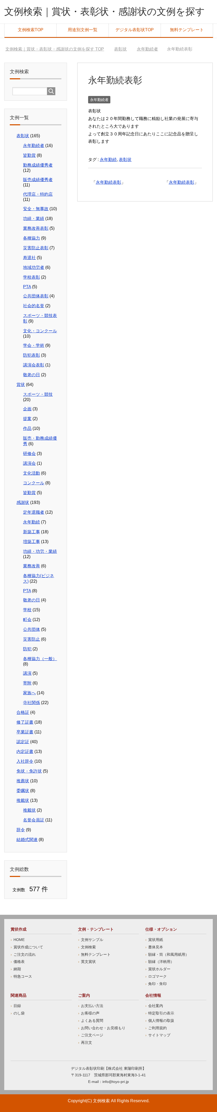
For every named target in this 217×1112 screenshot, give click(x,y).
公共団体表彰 (35, 296)
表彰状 (125, 159)
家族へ (29, 693)
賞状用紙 (155, 940)
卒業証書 (24, 732)
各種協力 (31, 238)
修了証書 (24, 722)
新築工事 (31, 532)
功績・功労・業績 (40, 551)
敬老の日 (31, 375)
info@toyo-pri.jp (115, 1081)
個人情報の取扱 (161, 1020)
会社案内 (155, 1006)
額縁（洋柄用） (161, 961)
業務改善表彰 (35, 228)
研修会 (29, 453)
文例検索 (88, 947)
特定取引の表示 (161, 1013)
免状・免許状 (29, 771)
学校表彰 (31, 277)
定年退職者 (33, 512)
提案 (27, 418)
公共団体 (31, 629)
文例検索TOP (30, 29)
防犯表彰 (31, 355)
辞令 (20, 830)
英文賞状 (88, 961)
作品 (27, 428)
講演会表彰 (33, 365)
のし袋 (19, 1013)
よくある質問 (92, 1020)
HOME (19, 940)
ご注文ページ (92, 1035)
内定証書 (24, 751)
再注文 (86, 1042)
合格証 (22, 712)
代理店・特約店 (38, 194)
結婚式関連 (27, 839)
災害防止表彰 (35, 248)
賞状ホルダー (159, 969)
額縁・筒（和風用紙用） (168, 954)
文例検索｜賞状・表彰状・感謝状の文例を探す (104, 11)
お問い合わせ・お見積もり (103, 1028)
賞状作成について (28, 947)
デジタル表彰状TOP (134, 29)
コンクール (33, 483)
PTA (27, 286)
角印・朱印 (157, 984)
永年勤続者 (99, 100)
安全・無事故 (35, 208)
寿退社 (29, 257)
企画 (27, 409)
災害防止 (31, 639)
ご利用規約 (157, 1028)
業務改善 (31, 566)
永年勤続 (108, 159)
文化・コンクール (40, 331)
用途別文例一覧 (82, 29)
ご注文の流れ (24, 954)
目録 (17, 1006)
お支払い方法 (92, 1006)
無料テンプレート (187, 29)
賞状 (20, 384)
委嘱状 (22, 790)
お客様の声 (90, 1013)
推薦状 (22, 781)
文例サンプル (92, 940)
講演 (27, 673)
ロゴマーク (157, 976)
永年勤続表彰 (181, 182)
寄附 (27, 683)
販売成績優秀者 (38, 179)
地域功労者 (33, 267)
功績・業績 (33, 218)
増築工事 (31, 541)
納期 (17, 969)
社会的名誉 (33, 306)
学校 (27, 610)
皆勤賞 (29, 155)
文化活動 (31, 473)
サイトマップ (159, 1035)
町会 (27, 619)
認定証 (22, 741)
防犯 (27, 649)
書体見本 (155, 947)
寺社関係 (31, 702)
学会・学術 (33, 345)
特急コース (22, 976)
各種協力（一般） (40, 658)
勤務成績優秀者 (38, 165)
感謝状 (22, 502)
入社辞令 (24, 761)
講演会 (29, 463)
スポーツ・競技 (38, 394)
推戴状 (22, 800)
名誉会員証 (33, 820)
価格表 (19, 961)
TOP (54, 49)
